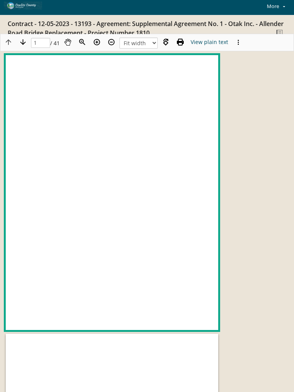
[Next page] (22, 42)
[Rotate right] (165, 42)
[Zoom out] (111, 42)
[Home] (32, 5)
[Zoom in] (96, 42)
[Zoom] (82, 42)
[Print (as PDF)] (180, 42)
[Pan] (67, 42)
